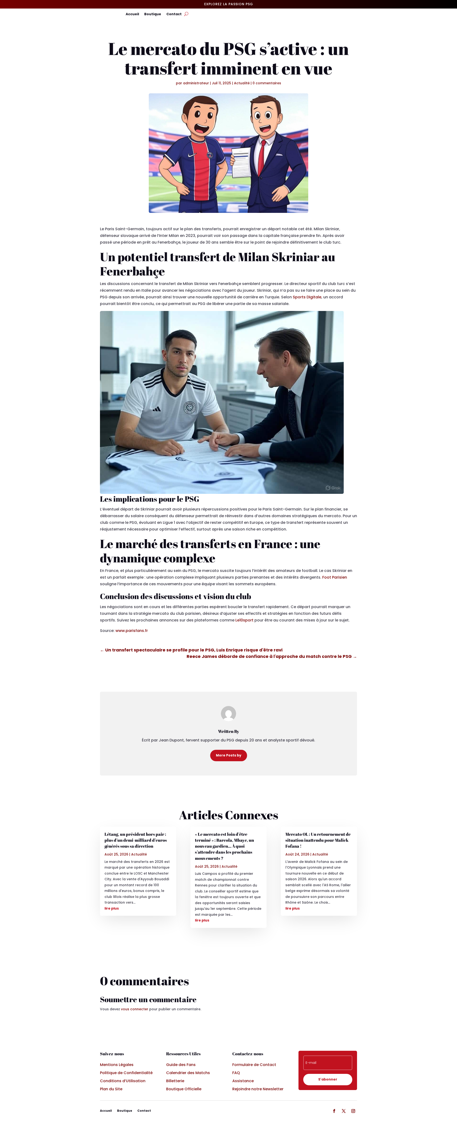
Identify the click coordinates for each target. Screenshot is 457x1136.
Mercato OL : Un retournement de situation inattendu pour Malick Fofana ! (318, 840)
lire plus (111, 908)
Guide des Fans (181, 1064)
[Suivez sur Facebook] (334, 1111)
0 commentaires (267, 83)
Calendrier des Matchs (188, 1073)
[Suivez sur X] (344, 1111)
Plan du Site (111, 1089)
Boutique (152, 14)
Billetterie (175, 1081)
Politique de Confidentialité (126, 1073)
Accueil (132, 14)
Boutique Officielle (183, 1089)
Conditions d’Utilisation (122, 1081)
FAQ (236, 1073)
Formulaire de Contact (254, 1064)
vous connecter (134, 1009)
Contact (174, 14)
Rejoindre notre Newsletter (257, 1089)
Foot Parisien (334, 577)
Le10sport (244, 620)
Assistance (243, 1081)
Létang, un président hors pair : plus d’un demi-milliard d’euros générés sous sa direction (135, 840)
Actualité (242, 83)
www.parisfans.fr (131, 630)
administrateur (196, 83)
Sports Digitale (307, 297)
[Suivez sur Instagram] (353, 1111)
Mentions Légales (117, 1064)
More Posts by (228, 755)
